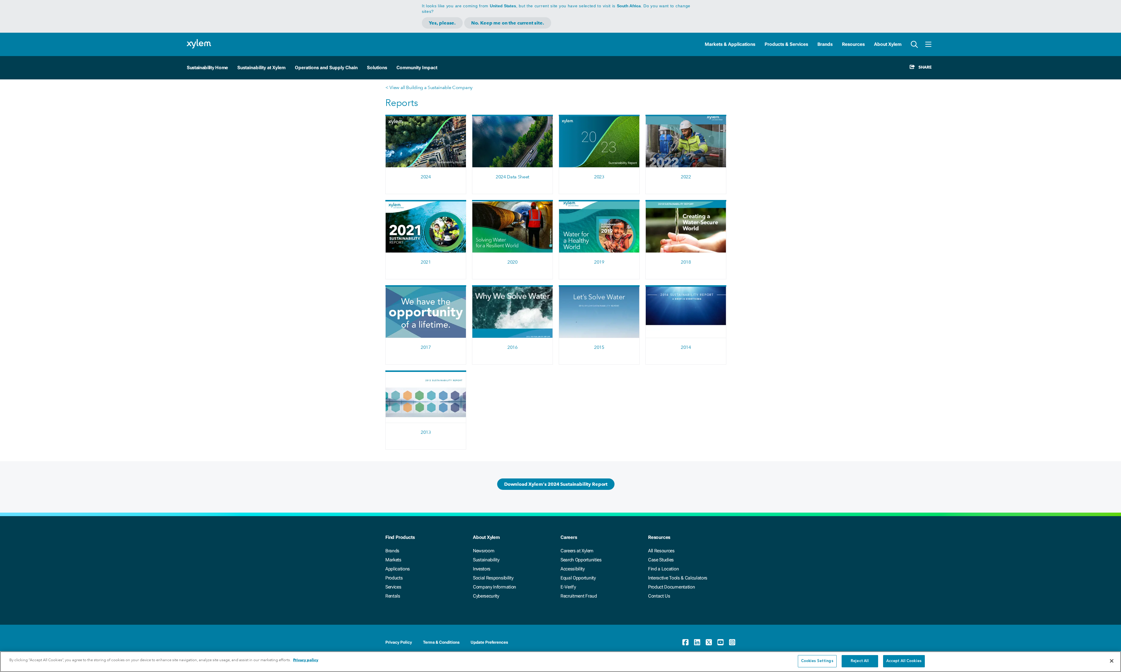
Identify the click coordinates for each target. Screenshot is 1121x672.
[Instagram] (732, 642)
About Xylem (887, 44)
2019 (599, 262)
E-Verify (568, 587)
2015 (599, 347)
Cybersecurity (486, 596)
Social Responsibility (493, 578)
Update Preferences (489, 642)
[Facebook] (685, 642)
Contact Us (659, 596)
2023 (599, 177)
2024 (426, 177)
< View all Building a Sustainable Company (429, 87)
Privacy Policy (398, 642)
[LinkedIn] (697, 642)
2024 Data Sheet (512, 177)
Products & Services (786, 44)
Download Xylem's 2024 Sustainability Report (556, 484)
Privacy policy (305, 659)
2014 (686, 347)
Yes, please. (442, 23)
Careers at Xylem (576, 550)
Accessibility (572, 569)
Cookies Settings (817, 661)
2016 (512, 347)
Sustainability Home (207, 67)
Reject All (860, 661)
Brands (825, 44)
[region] (560, 661)
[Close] (1111, 660)
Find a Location (663, 569)
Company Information (494, 587)
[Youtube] (720, 642)
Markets (393, 560)
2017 (426, 347)
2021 (426, 262)
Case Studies (661, 560)
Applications (397, 569)
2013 (426, 432)
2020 (512, 262)
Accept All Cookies (904, 661)
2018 (686, 262)
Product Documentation (671, 587)
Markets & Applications (730, 44)
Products (394, 578)
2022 (686, 177)
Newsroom (483, 550)
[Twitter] (708, 642)
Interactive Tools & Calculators (677, 578)
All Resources (661, 550)
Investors (481, 569)
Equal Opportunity (578, 578)
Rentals (392, 596)
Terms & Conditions (441, 642)
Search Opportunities (581, 560)
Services (393, 587)
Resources (853, 44)
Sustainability (486, 560)
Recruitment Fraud (578, 596)
